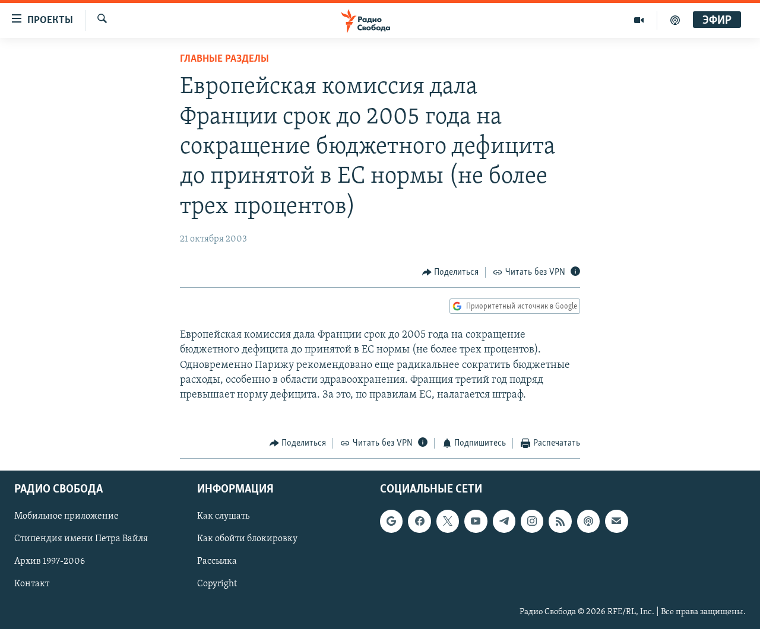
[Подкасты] (588, 521)
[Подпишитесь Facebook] (419, 521)
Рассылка (217, 561)
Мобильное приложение (66, 516)
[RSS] (560, 521)
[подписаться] (616, 521)
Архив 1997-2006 (49, 561)
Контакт (31, 584)
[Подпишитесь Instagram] (532, 521)
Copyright (217, 584)
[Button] (450, 272)
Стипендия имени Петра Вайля (81, 539)
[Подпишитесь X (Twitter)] (447, 521)
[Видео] (639, 20)
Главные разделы (224, 59)
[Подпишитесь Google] (391, 521)
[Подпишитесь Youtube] (475, 521)
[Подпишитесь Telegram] (504, 521)
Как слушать (223, 516)
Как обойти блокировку (247, 539)
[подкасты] (675, 20)
